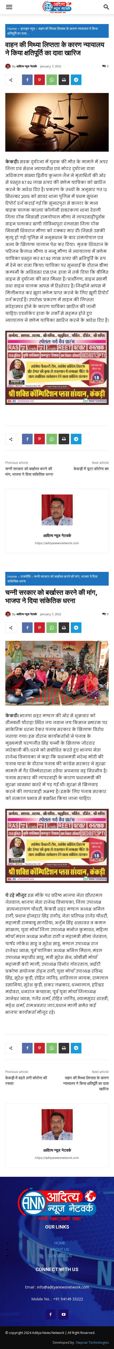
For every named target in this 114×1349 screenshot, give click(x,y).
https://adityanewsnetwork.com (57, 543)
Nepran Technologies (92, 1342)
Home (12, 28)
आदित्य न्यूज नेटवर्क (26, 66)
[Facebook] (27, 79)
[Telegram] (76, 79)
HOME (59, 1243)
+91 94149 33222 (68, 1298)
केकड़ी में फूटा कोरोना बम (91, 468)
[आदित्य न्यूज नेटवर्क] (8, 66)
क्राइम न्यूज (27, 28)
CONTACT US (60, 1255)
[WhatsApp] (51, 79)
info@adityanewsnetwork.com (63, 1287)
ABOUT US (59, 1249)
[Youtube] (63, 1314)
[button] (9, 7)
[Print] (64, 79)
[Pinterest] (39, 79)
